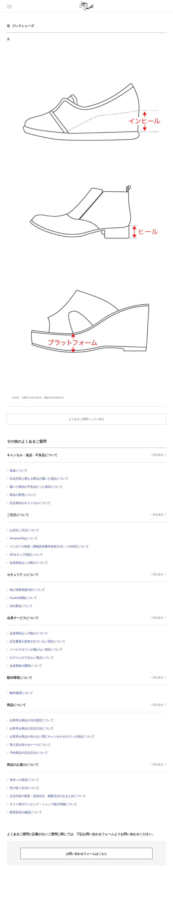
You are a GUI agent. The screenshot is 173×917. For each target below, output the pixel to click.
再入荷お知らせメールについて (30, 744)
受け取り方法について (24, 788)
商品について (16, 705)
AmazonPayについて (24, 538)
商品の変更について (23, 494)
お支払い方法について (24, 530)
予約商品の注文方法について (29, 752)
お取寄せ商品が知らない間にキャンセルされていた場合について (52, 736)
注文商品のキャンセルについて (30, 503)
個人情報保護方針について (27, 589)
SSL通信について (21, 606)
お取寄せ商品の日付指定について (32, 720)
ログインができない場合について (32, 657)
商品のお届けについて (23, 764)
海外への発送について (24, 779)
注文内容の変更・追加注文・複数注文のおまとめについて (48, 796)
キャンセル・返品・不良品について (32, 455)
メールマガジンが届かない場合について (36, 649)
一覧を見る (157, 454)
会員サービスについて (23, 618)
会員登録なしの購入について (29, 562)
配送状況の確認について (26, 812)
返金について (18, 470)
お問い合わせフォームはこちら (86, 853)
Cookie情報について (23, 598)
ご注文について (18, 515)
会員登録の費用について (26, 665)
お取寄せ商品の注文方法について (32, 728)
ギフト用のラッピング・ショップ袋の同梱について (43, 804)
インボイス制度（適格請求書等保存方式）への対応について (49, 546)
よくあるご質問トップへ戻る (86, 419)
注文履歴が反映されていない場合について (37, 641)
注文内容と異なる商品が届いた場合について (39, 478)
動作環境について (19, 677)
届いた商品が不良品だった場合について (36, 486)
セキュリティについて (23, 574)
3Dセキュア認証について (26, 554)
